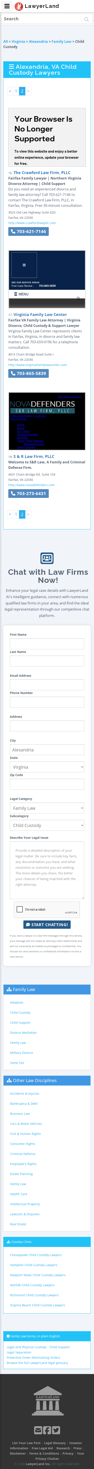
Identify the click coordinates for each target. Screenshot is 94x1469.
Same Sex (17, 1063)
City (13, 740)
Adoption (16, 1002)
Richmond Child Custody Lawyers (34, 1295)
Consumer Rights (22, 1144)
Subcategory (19, 816)
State (14, 758)
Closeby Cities (21, 1242)
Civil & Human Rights (25, 1134)
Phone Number (21, 693)
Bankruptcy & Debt (24, 1103)
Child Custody (20, 1012)
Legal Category (21, 799)
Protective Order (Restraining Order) (33, 1357)
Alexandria (38, 41)
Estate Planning (21, 1174)
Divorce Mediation (23, 1033)
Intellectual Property (25, 1204)
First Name (18, 634)
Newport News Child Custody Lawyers (38, 1275)
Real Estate (18, 1224)
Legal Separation (19, 1352)
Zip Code (16, 775)
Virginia (18, 41)
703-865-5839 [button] (31, 373)
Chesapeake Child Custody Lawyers (36, 1255)
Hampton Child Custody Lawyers (33, 1265)
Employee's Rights (23, 1164)
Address (16, 717)
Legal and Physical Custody (26, 1347)
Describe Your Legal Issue (29, 837)
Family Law (61, 41)
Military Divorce (21, 1053)
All (5, 41)
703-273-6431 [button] (31, 493)
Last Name (18, 652)
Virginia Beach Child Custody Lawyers (37, 1305)
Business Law (20, 1114)
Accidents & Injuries (24, 1093)
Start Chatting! (49, 924)
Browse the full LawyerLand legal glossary (37, 1363)
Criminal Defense (22, 1154)
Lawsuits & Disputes (25, 1214)
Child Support (20, 1022)
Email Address (20, 675)
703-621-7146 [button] (31, 231)
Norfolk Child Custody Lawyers (32, 1285)
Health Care (18, 1194)
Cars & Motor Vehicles (26, 1124)
